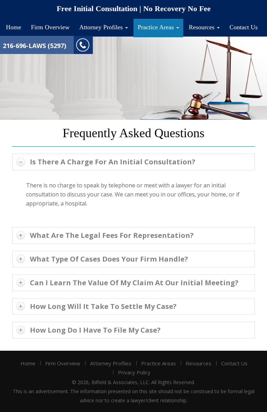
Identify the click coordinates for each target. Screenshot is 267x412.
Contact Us (243, 27)
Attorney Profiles (101, 27)
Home (13, 27)
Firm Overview (50, 27)
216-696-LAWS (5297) (34, 45)
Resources (202, 27)
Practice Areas (157, 27)
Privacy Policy (134, 372)
